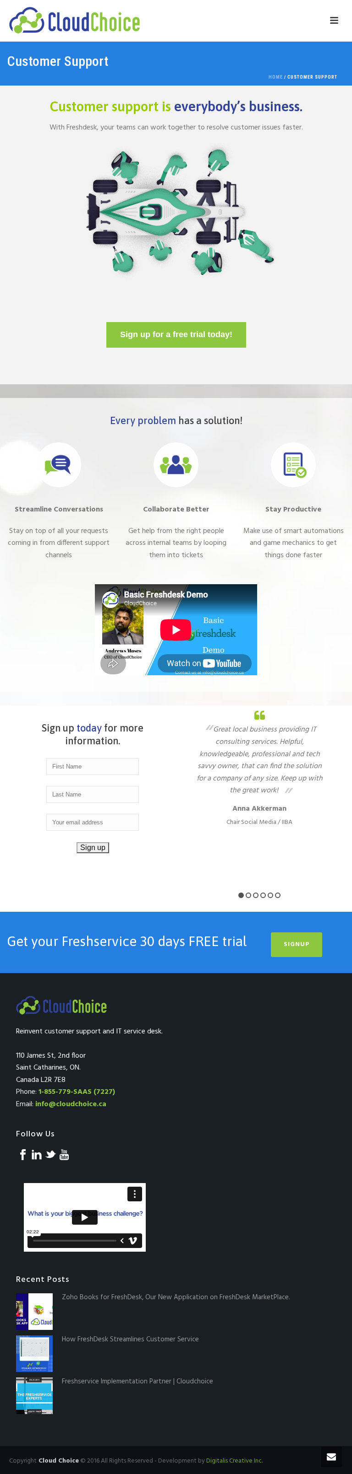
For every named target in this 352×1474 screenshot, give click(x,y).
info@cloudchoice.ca (70, 1104)
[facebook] (22, 1155)
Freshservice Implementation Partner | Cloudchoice (137, 1381)
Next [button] (337, 794)
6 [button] (277, 895)
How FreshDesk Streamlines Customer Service (130, 1339)
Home (276, 77)
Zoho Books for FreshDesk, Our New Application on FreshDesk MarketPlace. (176, 1297)
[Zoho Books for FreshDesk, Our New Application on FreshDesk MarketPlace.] (34, 1311)
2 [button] (248, 895)
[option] (259, 767)
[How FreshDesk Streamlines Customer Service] (34, 1353)
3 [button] (255, 895)
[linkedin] (36, 1155)
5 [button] (270, 895)
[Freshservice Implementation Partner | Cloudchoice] (34, 1395)
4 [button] (263, 895)
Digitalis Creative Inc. (234, 1461)
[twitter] (50, 1155)
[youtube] (64, 1155)
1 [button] (241, 895)
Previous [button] (181, 794)
